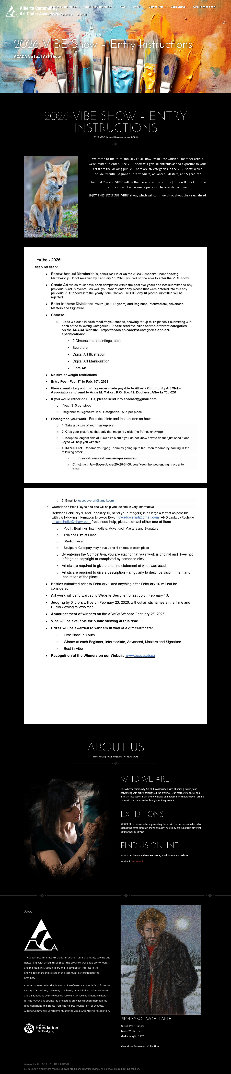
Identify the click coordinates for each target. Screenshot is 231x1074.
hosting (125, 1069)
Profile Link (137, 861)
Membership (155, 7)
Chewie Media (69, 1069)
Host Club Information (98, 7)
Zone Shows (178, 7)
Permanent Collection (60, 15)
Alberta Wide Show (204, 7)
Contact (82, 15)
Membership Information (62, 7)
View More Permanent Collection (140, 1046)
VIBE (123, 7)
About (137, 7)
